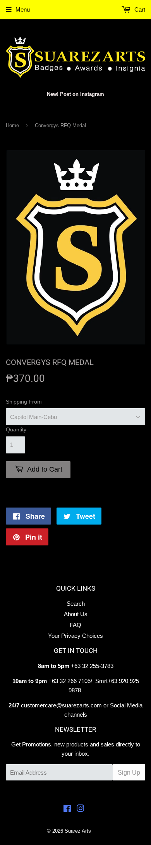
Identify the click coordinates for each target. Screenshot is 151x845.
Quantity (16, 429)
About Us (76, 614)
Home (12, 125)
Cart (139, 9)
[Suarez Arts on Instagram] (80, 809)
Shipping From (24, 402)
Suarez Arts (78, 831)
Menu (22, 9)
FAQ (75, 625)
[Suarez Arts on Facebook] (67, 809)
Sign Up (129, 772)
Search (76, 603)
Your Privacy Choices (75, 635)
